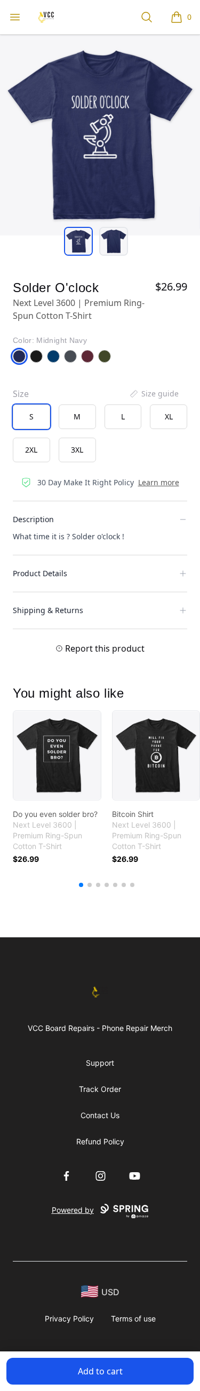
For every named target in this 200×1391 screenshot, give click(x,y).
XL (169, 416)
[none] (154, 393)
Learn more (158, 482)
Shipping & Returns (48, 610)
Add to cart (100, 1371)
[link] (57, 755)
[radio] (31, 416)
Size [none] (21, 394)
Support (100, 1062)
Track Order (100, 1089)
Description (33, 519)
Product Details (40, 573)
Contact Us (100, 1115)
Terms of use (133, 1318)
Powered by (73, 1209)
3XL (77, 450)
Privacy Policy (69, 1318)
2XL (31, 450)
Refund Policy (100, 1141)
